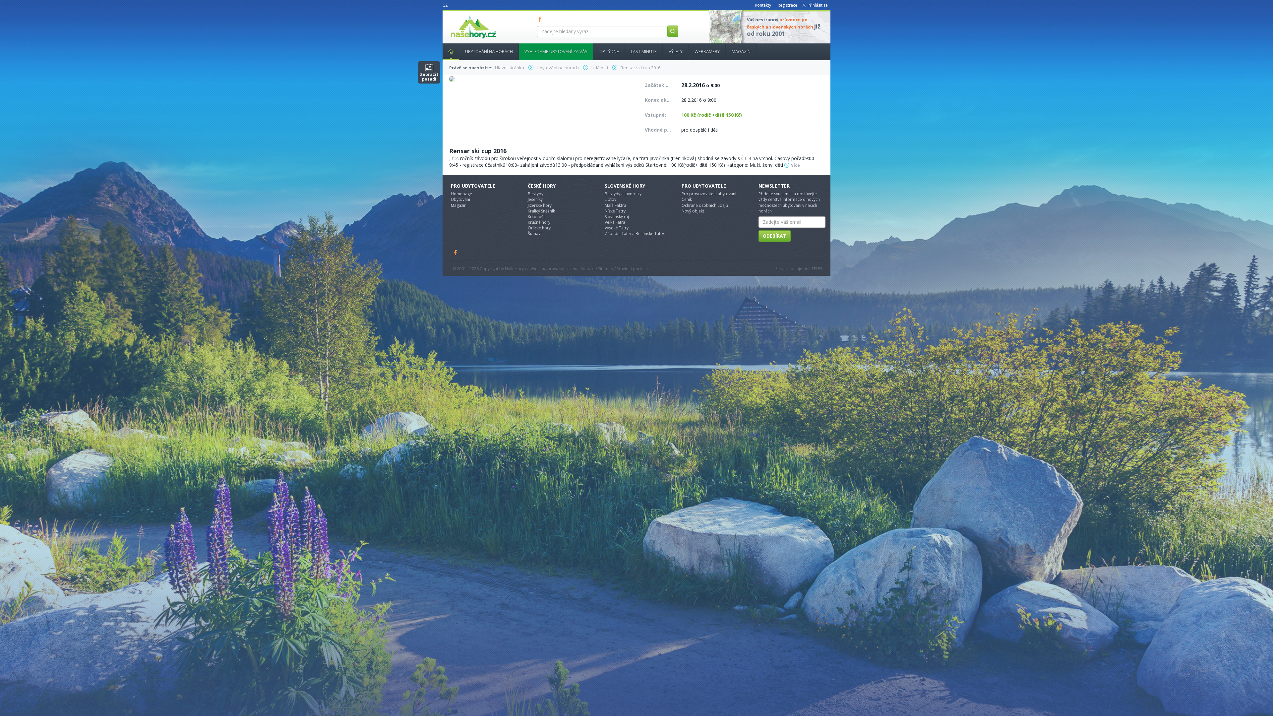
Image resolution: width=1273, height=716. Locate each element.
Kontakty (763, 5)
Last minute (644, 51)
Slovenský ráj (617, 216)
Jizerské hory (540, 205)
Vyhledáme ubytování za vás (555, 51)
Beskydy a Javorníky (623, 194)
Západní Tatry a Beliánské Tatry (634, 233)
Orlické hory (539, 228)
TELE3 (817, 268)
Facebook (455, 252)
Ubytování (460, 199)
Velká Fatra (615, 222)
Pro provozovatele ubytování (709, 194)
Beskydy (535, 194)
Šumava (535, 233)
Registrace (787, 5)
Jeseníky (535, 199)
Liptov (610, 199)
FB (541, 19)
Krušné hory (539, 222)
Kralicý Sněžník (541, 211)
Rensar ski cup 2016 (478, 151)
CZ (445, 5)
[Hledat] (672, 31)
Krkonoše (537, 216)
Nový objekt (693, 211)
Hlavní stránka (451, 51)
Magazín (741, 51)
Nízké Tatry (615, 211)
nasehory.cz (461, 15)
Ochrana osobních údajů (705, 205)
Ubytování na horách (489, 51)
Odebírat (774, 236)
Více (795, 165)
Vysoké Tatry (617, 228)
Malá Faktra (615, 205)
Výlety (676, 51)
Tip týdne (609, 51)
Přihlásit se (818, 5)
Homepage (461, 194)
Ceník (687, 199)
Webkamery (707, 51)
